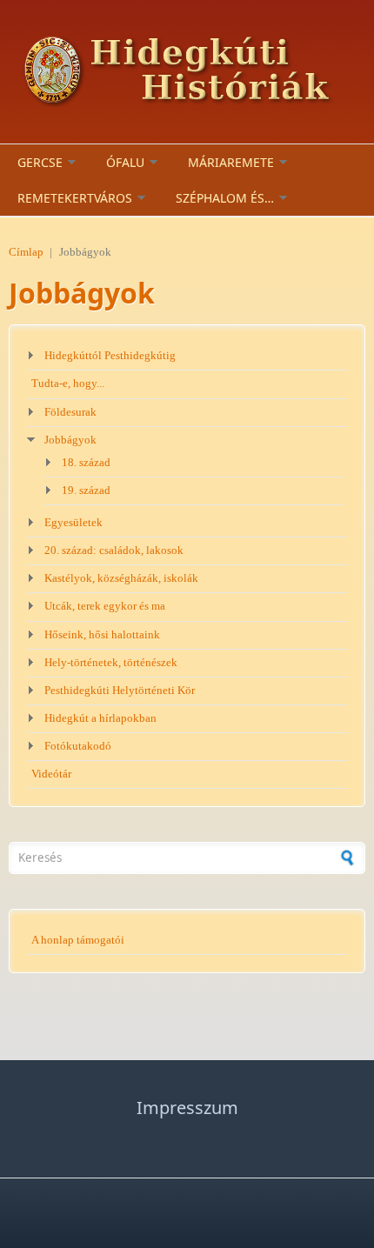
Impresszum (187, 1107)
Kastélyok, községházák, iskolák (121, 578)
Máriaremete (231, 162)
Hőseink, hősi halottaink (102, 635)
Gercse (40, 162)
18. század (86, 463)
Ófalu (125, 162)
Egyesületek (73, 523)
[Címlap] (187, 72)
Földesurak (70, 412)
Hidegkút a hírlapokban (100, 718)
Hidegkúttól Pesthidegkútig (110, 356)
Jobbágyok (70, 440)
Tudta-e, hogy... (67, 383)
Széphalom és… (225, 198)
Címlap (26, 252)
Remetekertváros (74, 198)
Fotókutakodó (77, 746)
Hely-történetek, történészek (110, 663)
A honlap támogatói (77, 940)
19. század (86, 490)
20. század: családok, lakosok (114, 550)
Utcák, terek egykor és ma (104, 606)
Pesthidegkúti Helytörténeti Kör (119, 690)
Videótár (51, 774)
